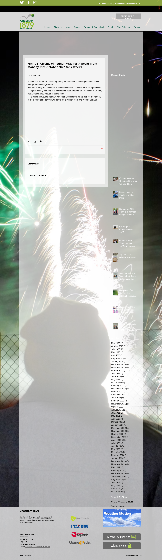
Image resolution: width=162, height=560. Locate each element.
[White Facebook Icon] (28, 2)
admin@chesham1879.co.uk (128, 3)
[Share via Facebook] (29, 141)
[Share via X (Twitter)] (35, 141)
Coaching (122, 502)
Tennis (114, 506)
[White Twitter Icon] (21, 2)
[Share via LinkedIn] (41, 141)
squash (122, 506)
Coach (114, 502)
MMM (130, 502)
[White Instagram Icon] (35, 2)
